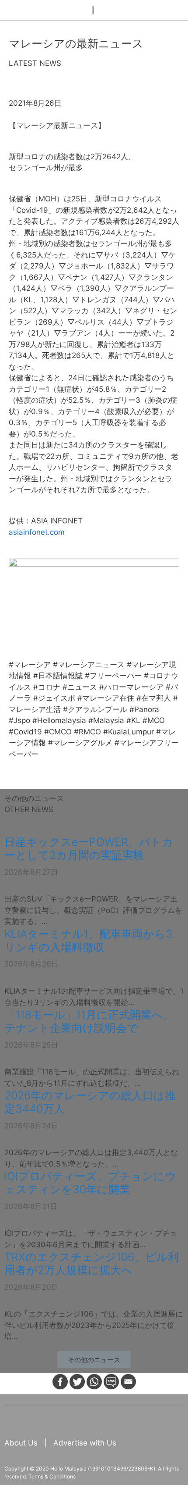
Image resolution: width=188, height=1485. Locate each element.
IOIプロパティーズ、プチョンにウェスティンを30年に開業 (90, 1183)
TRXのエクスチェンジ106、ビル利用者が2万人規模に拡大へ (91, 1263)
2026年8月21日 (30, 1206)
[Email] (128, 1381)
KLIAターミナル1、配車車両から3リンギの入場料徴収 (88, 940)
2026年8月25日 (31, 1045)
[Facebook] (60, 1381)
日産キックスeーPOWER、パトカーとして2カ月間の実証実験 (88, 848)
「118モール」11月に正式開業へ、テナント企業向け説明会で (89, 1021)
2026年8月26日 (31, 963)
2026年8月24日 (31, 1125)
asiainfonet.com (37, 532)
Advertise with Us (84, 1442)
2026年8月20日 (31, 1287)
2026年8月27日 (31, 872)
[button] (94, 1359)
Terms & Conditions (52, 1476)
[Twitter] (77, 1381)
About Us (22, 1442)
